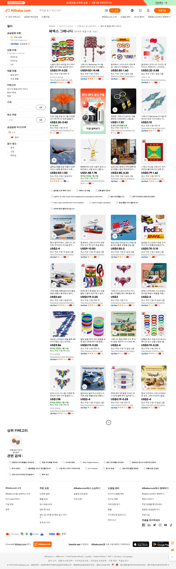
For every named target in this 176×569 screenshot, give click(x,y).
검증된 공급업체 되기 (151, 509)
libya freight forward (90, 462)
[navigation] (26, 224)
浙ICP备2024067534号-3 (158, 565)
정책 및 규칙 (45, 522)
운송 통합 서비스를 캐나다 (128, 203)
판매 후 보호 (45, 509)
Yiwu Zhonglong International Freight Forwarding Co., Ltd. (62, 254)
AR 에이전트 (70, 462)
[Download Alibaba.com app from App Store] (141, 544)
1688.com (60, 556)
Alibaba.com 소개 (13, 488)
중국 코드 (45, 474)
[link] (172, 542)
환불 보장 (44, 499)
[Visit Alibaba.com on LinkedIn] (149, 525)
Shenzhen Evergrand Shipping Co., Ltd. (93, 254)
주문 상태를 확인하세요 (152, 504)
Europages (128, 556)
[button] (106, 10)
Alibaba (52, 26)
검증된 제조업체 (81, 494)
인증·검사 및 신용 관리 (86, 26)
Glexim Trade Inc (57, 178)
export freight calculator (101, 203)
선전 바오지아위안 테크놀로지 (23, 474)
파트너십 (146, 515)
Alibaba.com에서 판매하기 (153, 494)
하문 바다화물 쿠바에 (50, 462)
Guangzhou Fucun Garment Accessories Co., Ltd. (154, 128)
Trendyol (117, 556)
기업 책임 (10, 504)
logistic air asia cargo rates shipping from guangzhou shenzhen (77, 197)
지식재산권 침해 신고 (117, 515)
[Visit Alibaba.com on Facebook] (143, 525)
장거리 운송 (110, 468)
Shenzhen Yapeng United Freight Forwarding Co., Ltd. (123, 178)
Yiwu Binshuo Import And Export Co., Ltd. (93, 181)
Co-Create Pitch (13, 499)
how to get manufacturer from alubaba (68, 203)
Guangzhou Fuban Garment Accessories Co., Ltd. (93, 76)
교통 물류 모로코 (104, 191)
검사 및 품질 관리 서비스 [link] (110, 26)
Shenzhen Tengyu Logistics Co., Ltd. (154, 254)
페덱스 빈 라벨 (84, 191)
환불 (110, 509)
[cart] (141, 11)
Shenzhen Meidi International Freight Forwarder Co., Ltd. (123, 76)
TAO (109, 556)
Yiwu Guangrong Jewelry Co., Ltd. (123, 130)
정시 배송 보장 (46, 504)
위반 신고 (112, 520)
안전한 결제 (45, 494)
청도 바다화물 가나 (117, 197)
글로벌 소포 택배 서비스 (62, 191)
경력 (7, 509)
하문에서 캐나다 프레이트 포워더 (144, 462)
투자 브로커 (16, 468)
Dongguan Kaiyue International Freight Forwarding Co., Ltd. (62, 303)
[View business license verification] (113, 564)
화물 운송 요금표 (152, 468)
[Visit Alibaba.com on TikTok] (171, 525)
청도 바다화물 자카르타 (115, 462)
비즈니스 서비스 (66, 26)
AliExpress (48, 556)
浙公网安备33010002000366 (133, 565)
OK (40, 107)
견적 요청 (78, 499)
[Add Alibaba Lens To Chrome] (42, 544)
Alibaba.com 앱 (98, 544)
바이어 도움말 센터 (116, 494)
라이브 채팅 (113, 499)
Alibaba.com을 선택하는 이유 (18, 494)
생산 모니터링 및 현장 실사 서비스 (53, 516)
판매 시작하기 (148, 499)
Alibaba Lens (20, 544)
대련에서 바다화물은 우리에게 (23, 462)
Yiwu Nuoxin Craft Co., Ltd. (61, 80)
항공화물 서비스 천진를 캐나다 (39, 468)
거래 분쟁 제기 (114, 504)
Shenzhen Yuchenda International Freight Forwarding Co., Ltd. (154, 80)
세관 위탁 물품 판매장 (130, 468)
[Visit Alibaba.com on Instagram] (160, 525)
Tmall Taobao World (74, 556)
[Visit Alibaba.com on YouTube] (165, 525)
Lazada (88, 556)
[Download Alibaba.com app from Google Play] (161, 544)
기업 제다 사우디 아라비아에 (69, 468)
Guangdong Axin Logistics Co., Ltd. (123, 254)
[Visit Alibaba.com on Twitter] (154, 525)
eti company (93, 468)
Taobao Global (99, 556)
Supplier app (74, 544)
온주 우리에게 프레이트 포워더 (143, 197)
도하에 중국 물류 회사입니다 (64, 209)
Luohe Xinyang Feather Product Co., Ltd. (62, 130)
